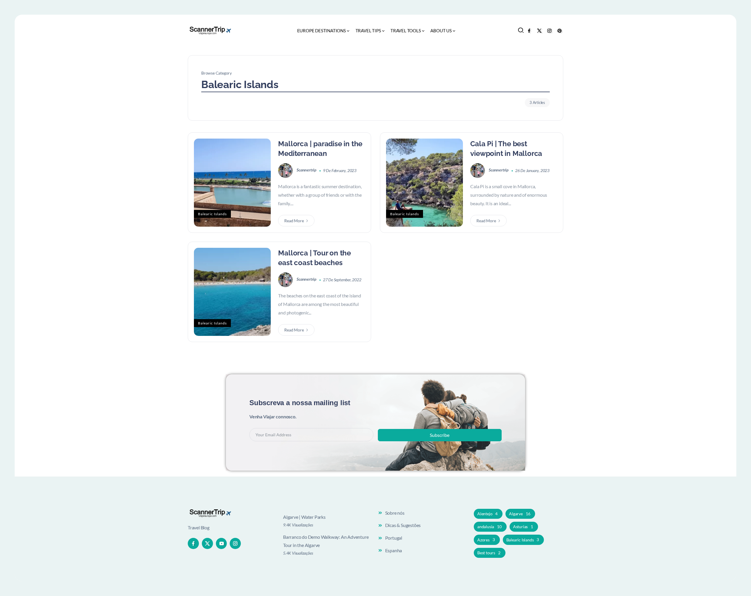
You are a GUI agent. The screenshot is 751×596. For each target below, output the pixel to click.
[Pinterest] (559, 30)
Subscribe (439, 435)
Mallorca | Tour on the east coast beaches (314, 258)
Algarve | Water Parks (304, 517)
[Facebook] (529, 30)
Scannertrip (307, 170)
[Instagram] (549, 30)
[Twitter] (539, 30)
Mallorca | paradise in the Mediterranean (320, 148)
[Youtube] (221, 543)
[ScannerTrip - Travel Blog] (210, 30)
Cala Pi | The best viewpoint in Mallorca (506, 148)
